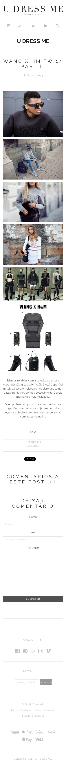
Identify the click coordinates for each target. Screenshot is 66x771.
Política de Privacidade (33, 704)
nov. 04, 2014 (33, 75)
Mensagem (33, 547)
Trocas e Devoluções (45, 710)
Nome (33, 516)
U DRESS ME (33, 41)
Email (33, 532)
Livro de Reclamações (33, 716)
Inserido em (33, 442)
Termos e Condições (21, 710)
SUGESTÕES (33, 446)
